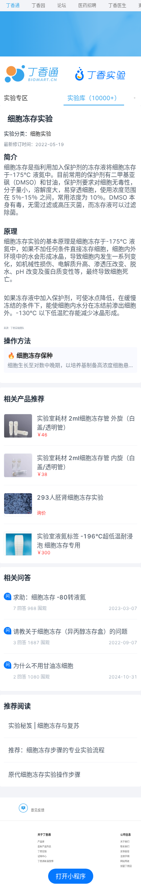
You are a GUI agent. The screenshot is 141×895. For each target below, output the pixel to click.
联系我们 (124, 846)
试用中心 (42, 856)
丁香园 (38, 5)
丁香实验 (42, 851)
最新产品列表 (44, 846)
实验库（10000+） (93, 98)
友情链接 (124, 851)
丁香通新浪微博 (45, 861)
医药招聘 (87, 5)
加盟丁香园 (126, 866)
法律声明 (124, 856)
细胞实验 (40, 134)
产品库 (41, 841)
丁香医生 (117, 5)
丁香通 (13, 5)
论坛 (61, 5)
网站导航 (124, 861)
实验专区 (16, 98)
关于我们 (124, 841)
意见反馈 (37, 810)
